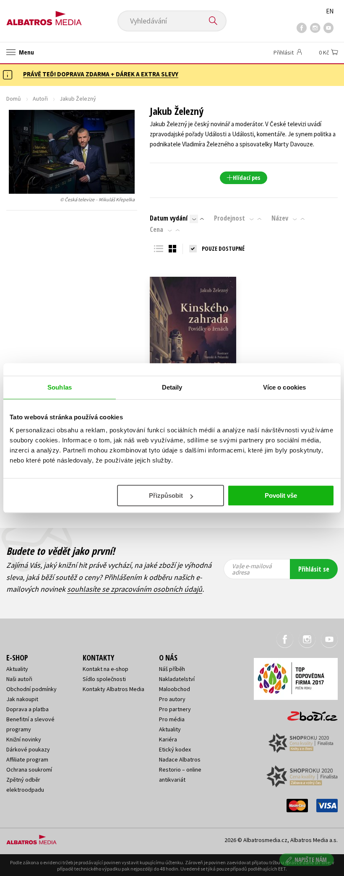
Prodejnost (229, 218)
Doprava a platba (27, 709)
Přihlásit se (313, 569)
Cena (156, 229)
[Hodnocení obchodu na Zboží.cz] (308, 713)
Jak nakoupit (22, 699)
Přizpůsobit (166, 495)
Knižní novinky (23, 739)
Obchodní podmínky (31, 689)
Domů (13, 98)
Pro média (172, 719)
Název (279, 218)
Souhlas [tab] (59, 387)
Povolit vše (281, 495)
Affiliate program (27, 759)
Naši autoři (19, 679)
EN (330, 11)
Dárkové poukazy (28, 749)
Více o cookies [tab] (284, 387)
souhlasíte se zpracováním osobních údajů (134, 589)
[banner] (44, 15)
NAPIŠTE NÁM (310, 859)
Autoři (40, 98)
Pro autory (172, 699)
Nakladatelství (177, 679)
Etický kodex (175, 749)
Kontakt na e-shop (105, 669)
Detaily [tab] (172, 387)
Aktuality (17, 669)
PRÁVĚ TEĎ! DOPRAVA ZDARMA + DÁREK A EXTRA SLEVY (100, 74)
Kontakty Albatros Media (113, 689)
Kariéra (168, 739)
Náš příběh (172, 669)
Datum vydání (169, 218)
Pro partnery (175, 709)
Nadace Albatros (180, 759)
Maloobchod (174, 689)
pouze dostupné (223, 248)
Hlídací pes (246, 178)
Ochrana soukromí (29, 769)
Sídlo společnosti (104, 679)
